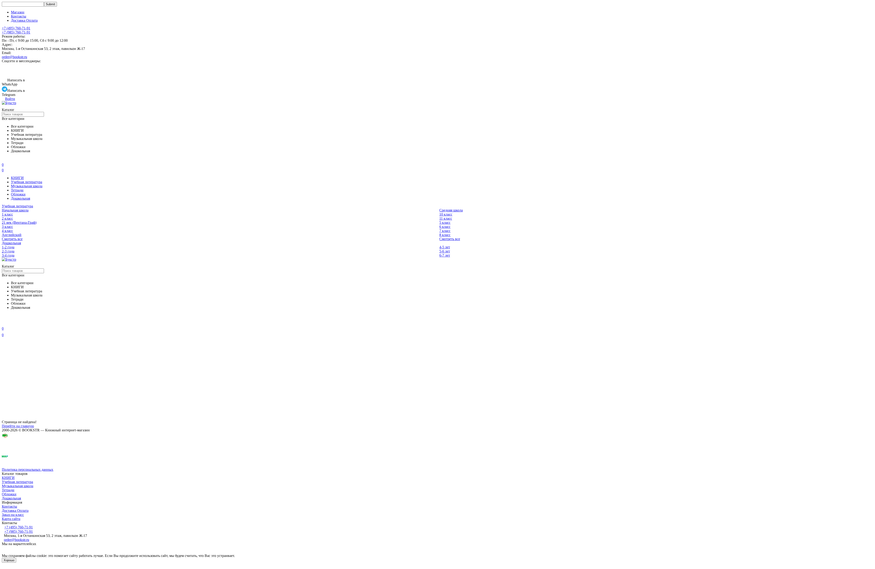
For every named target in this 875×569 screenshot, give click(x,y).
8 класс (444, 235)
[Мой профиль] (4, 322)
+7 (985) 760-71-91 (16, 32)
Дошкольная (20, 198)
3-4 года (8, 255)
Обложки (18, 194)
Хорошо (9, 560)
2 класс (7, 218)
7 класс (444, 231)
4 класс (7, 231)
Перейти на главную (18, 426)
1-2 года (8, 247)
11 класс (445, 218)
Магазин (17, 12)
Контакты (18, 16)
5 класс (444, 222)
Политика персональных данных (27, 469)
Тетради (17, 190)
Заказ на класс (13, 515)
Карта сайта (11, 519)
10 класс (445, 214)
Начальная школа (15, 210)
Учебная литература (26, 182)
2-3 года (8, 251)
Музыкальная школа (26, 186)
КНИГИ (17, 178)
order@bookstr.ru (14, 57)
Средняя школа (451, 210)
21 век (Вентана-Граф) (19, 222)
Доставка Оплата (24, 20)
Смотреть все (12, 239)
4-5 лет (444, 247)
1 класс (7, 214)
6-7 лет (444, 255)
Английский (11, 235)
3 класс (7, 227)
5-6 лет (444, 251)
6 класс (444, 227)
